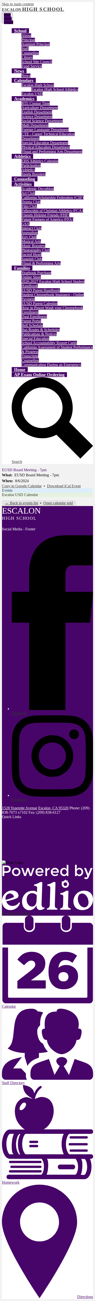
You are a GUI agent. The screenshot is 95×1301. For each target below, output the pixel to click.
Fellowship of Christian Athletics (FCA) (52, 211)
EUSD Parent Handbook (40, 290)
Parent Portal (31, 321)
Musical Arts (31, 241)
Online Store (31, 277)
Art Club (28, 193)
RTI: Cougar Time (35, 103)
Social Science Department (42, 121)
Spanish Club (31, 259)
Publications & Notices (39, 334)
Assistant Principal (35, 44)
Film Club (29, 206)
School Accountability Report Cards (49, 343)
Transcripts (29, 356)
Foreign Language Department (45, 130)
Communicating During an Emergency (51, 365)
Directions (85, 1297)
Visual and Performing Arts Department (51, 151)
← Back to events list (21, 503)
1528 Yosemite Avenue (19, 808)
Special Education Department (44, 143)
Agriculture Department (39, 108)
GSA (25, 224)
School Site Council (36, 62)
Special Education (35, 338)
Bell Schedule (32, 325)
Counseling (30, 53)
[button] (20, 30)
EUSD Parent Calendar (39, 303)
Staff (25, 48)
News (25, 76)
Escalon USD (32, 94)
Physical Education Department (45, 147)
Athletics (28, 170)
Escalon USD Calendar (20, 495)
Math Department (34, 125)
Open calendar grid (58, 503)
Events (7, 490)
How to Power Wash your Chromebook (52, 308)
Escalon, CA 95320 (53, 808)
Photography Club (35, 250)
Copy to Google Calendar (22, 486)
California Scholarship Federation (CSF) (52, 197)
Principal (28, 40)
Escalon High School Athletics (54, 89)
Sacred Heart (31, 254)
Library (27, 57)
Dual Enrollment (34, 316)
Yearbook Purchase (36, 273)
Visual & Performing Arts (41, 263)
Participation (31, 165)
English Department (36, 112)
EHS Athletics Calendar (39, 161)
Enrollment (29, 312)
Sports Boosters (33, 174)
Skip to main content (18, 4)
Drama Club (30, 202)
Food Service (31, 66)
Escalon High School (37, 85)
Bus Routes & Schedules (40, 330)
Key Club (29, 237)
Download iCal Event (64, 486)
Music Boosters (33, 246)
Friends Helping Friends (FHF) (45, 215)
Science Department (36, 116)
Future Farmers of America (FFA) (47, 219)
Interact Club (31, 228)
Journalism (29, 233)
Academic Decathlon (37, 189)
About (26, 35)
